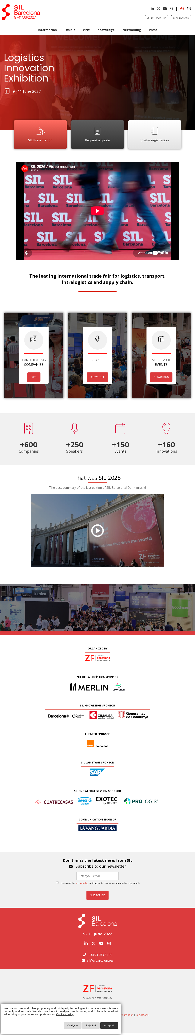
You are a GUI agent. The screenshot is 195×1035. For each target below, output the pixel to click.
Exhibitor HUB (157, 18)
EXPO (34, 377)
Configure (72, 1025)
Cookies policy (65, 1014)
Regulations (142, 1015)
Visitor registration (155, 140)
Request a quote (97, 140)
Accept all (109, 1025)
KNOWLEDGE (97, 377)
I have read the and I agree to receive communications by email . (99, 882)
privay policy (82, 882)
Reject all (91, 1025)
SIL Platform (182, 18)
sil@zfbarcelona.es (100, 960)
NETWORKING (161, 377)
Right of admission (123, 1015)
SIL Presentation (40, 140)
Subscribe (97, 895)
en (187, 8)
